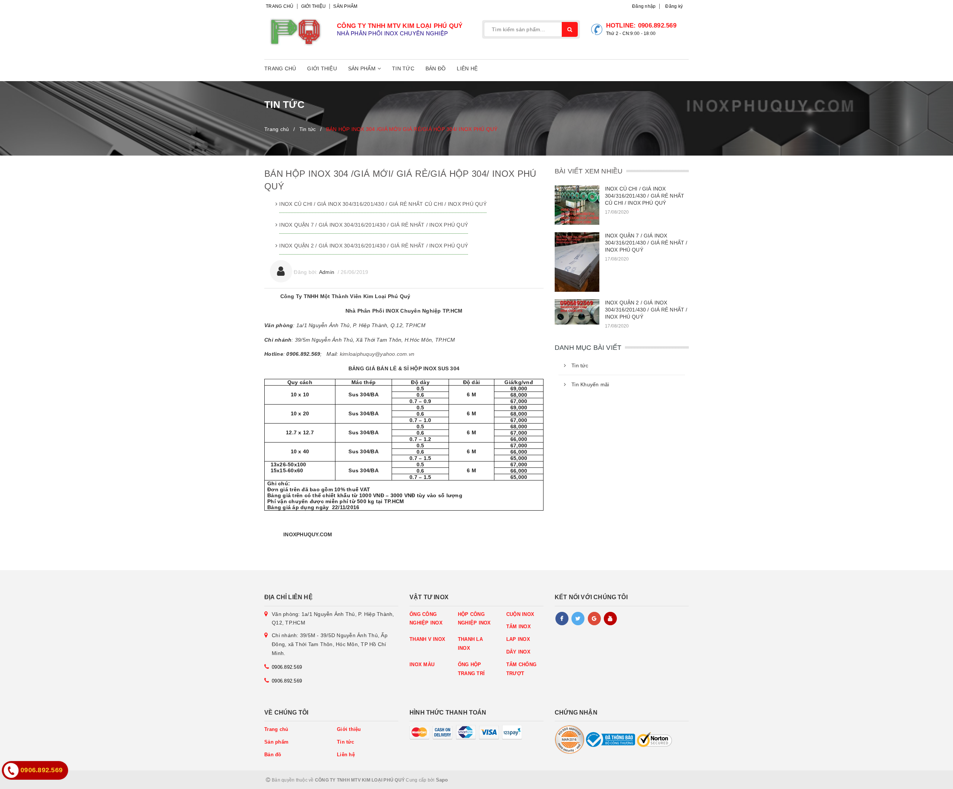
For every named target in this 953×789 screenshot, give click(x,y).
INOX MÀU (421, 664)
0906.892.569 (657, 25)
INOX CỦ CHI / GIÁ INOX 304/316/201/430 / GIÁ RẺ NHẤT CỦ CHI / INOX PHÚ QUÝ (383, 204)
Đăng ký (674, 6)
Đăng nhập (644, 6)
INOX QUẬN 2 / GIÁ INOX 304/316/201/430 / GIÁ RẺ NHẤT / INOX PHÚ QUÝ (373, 246)
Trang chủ (279, 6)
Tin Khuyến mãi (590, 384)
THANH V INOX (427, 639)
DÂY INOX (518, 652)
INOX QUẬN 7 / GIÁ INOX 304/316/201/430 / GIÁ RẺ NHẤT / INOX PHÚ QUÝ (373, 225)
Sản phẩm (345, 6)
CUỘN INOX (520, 614)
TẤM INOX (518, 626)
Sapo (442, 780)
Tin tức (403, 68)
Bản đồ (435, 68)
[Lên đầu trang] (930, 779)
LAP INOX (518, 639)
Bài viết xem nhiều (588, 171)
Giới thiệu (313, 6)
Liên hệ (467, 68)
